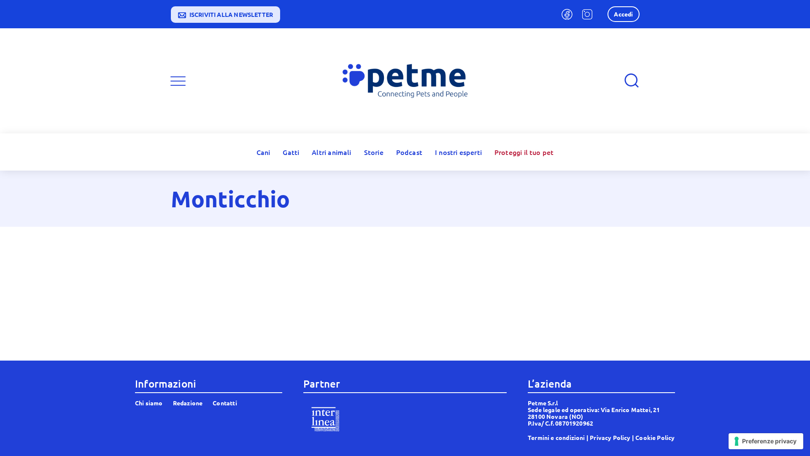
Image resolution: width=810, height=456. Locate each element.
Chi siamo (149, 403)
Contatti (225, 403)
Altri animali (331, 152)
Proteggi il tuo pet (524, 152)
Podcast (409, 152)
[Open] (178, 81)
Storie (373, 152)
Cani (263, 152)
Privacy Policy (610, 437)
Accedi (623, 14)
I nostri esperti (458, 152)
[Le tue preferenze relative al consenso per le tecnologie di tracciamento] (766, 441)
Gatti (291, 152)
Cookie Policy (655, 437)
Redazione (188, 403)
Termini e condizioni (556, 437)
